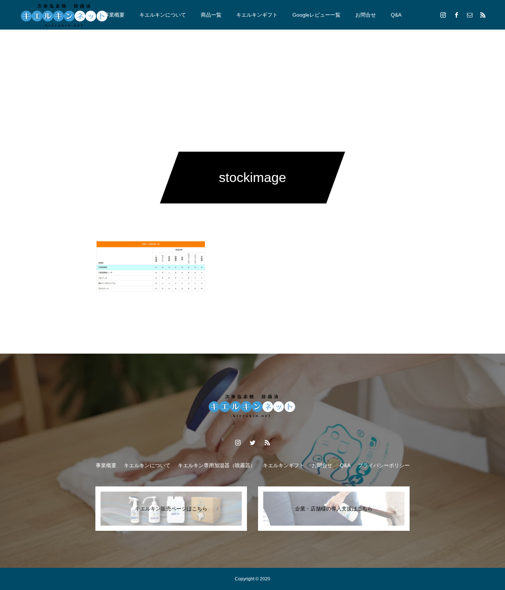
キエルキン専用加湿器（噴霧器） (216, 465)
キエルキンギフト (257, 15)
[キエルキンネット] (64, 15)
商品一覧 (211, 15)
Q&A (396, 15)
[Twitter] (252, 442)
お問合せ (365, 15)
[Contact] (469, 14)
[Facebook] (456, 14)
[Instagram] (443, 14)
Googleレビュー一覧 (316, 15)
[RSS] (483, 14)
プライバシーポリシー (384, 465)
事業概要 (114, 15)
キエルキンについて (162, 15)
